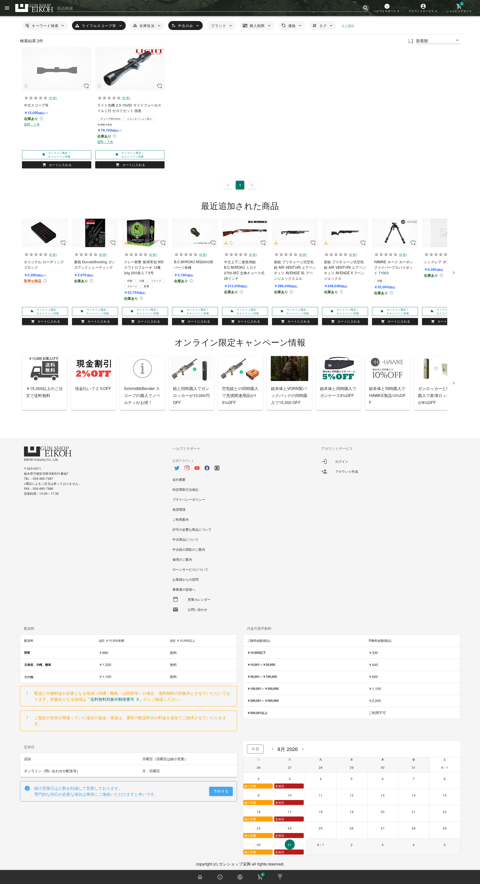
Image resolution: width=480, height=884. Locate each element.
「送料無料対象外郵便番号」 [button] (114, 699)
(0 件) (53, 98)
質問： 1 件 (32, 124)
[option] (239, 465)
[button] (386, 8)
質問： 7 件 (105, 142)
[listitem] (388, 461)
